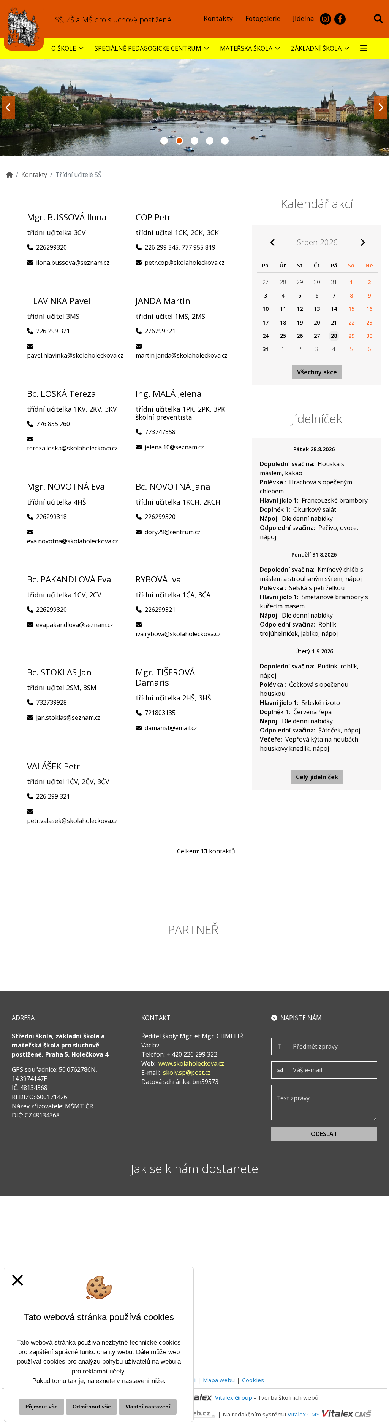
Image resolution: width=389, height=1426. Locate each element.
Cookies (253, 1380)
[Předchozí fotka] (8, 107)
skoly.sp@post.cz (187, 1072)
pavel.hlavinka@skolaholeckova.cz (75, 355)
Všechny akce (317, 372)
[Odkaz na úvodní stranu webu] (24, 27)
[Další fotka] (380, 107)
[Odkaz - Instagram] (325, 19)
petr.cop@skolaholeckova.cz (185, 262)
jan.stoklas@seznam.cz (68, 717)
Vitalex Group (233, 1397)
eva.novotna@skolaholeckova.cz (72, 541)
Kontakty (34, 174)
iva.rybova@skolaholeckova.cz (178, 634)
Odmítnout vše (92, 1407)
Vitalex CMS (304, 1414)
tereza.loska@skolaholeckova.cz (72, 448)
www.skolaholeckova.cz (191, 1063)
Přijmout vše (41, 1407)
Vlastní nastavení (147, 1407)
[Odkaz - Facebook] (340, 19)
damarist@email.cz (171, 728)
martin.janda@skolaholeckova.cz (182, 355)
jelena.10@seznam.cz (174, 447)
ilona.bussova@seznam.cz (72, 262)
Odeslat (324, 1134)
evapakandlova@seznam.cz (74, 625)
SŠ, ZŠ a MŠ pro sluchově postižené (113, 19)
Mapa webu (219, 1380)
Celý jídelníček (317, 777)
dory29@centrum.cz (173, 532)
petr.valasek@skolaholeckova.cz (72, 820)
